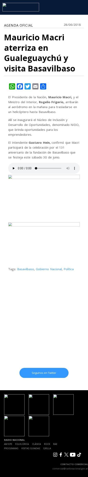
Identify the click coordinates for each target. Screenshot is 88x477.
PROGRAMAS (11, 448)
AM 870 (8, 443)
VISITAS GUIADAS (30, 448)
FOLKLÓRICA (22, 443)
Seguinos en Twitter (44, 373)
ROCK (47, 443)
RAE (55, 443)
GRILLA (47, 448)
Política (69, 269)
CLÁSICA (36, 443)
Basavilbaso (25, 269)
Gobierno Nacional (49, 269)
